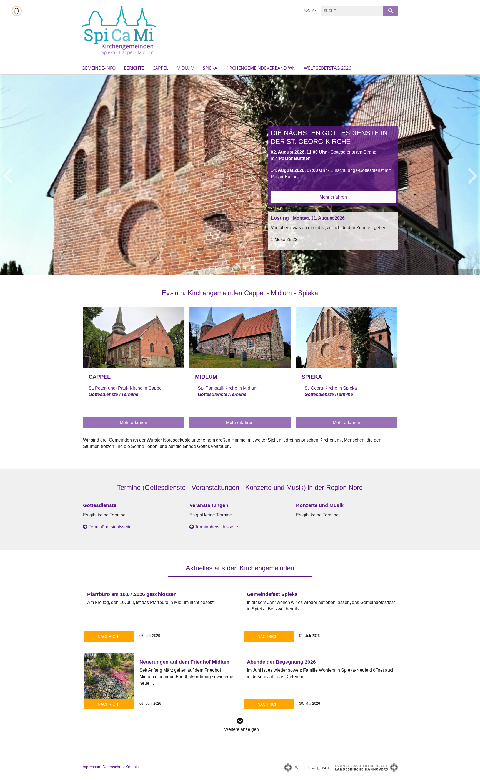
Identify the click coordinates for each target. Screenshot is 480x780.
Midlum (185, 68)
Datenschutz (113, 766)
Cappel (160, 68)
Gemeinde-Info (99, 68)
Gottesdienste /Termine (222, 394)
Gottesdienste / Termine (113, 394)
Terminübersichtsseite (110, 527)
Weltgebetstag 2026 (327, 68)
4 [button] (252, 267)
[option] (240, 175)
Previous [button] (7, 175)
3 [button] (244, 267)
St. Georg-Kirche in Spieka (330, 388)
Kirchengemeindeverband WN (261, 68)
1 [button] (227, 267)
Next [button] (473, 175)
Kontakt (310, 10)
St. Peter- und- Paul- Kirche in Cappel (126, 388)
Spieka (210, 68)
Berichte (134, 68)
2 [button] (236, 267)
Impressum (91, 766)
